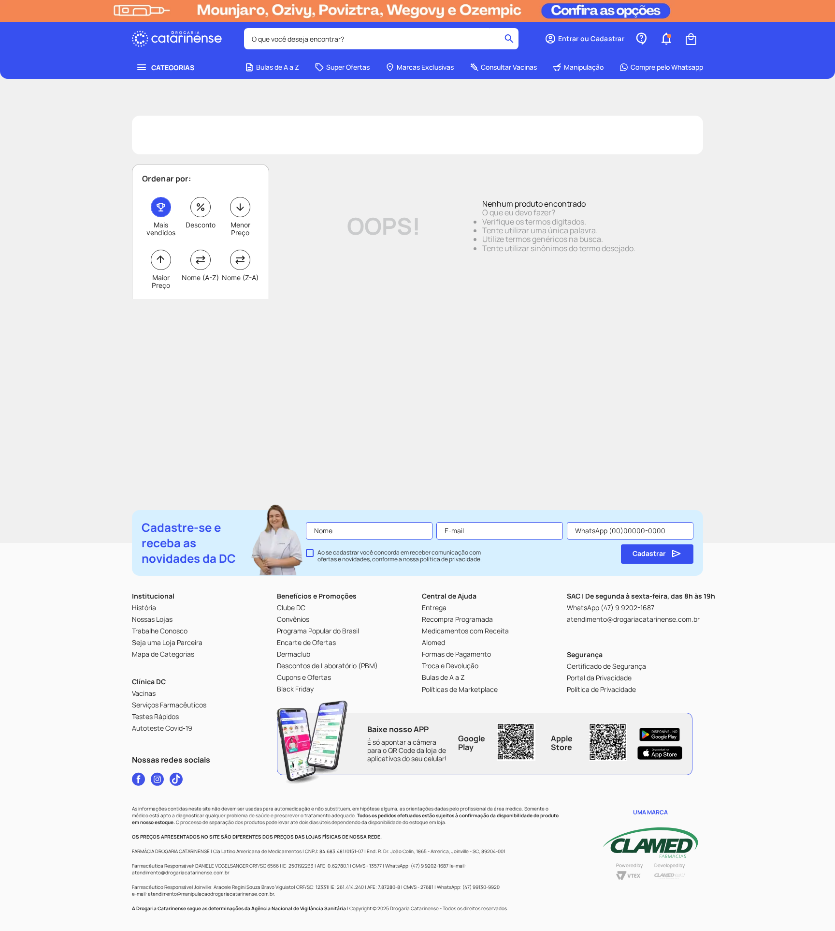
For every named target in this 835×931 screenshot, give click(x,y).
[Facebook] (138, 779)
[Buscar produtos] (509, 38)
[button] (584, 38)
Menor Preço (240, 229)
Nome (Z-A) (240, 277)
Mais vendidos (160, 229)
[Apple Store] (659, 753)
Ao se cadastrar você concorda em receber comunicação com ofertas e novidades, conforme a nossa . (399, 556)
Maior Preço (161, 281)
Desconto (201, 225)
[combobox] (381, 38)
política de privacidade (450, 559)
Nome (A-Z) (200, 277)
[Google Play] (659, 734)
